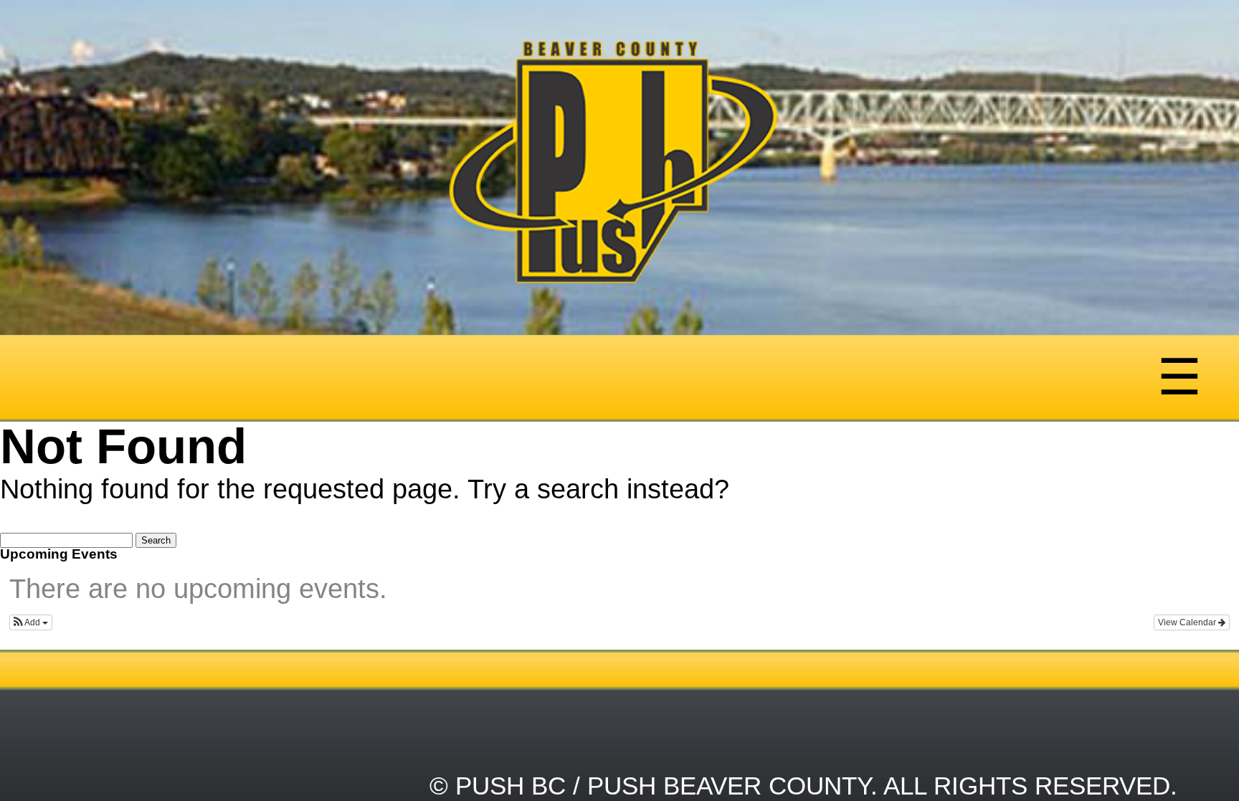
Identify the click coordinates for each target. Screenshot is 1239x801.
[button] (31, 622)
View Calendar (1188, 622)
